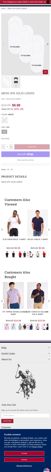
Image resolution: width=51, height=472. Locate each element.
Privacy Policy (37, 447)
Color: (7, 115)
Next (48, 44)
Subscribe (7, 421)
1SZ (4, 132)
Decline (24, 460)
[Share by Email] (12, 169)
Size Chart (5, 139)
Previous (3, 44)
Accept (24, 453)
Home (3, 8)
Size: (5, 127)
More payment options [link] (25, 160)
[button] (43, 202)
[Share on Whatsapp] (8, 169)
